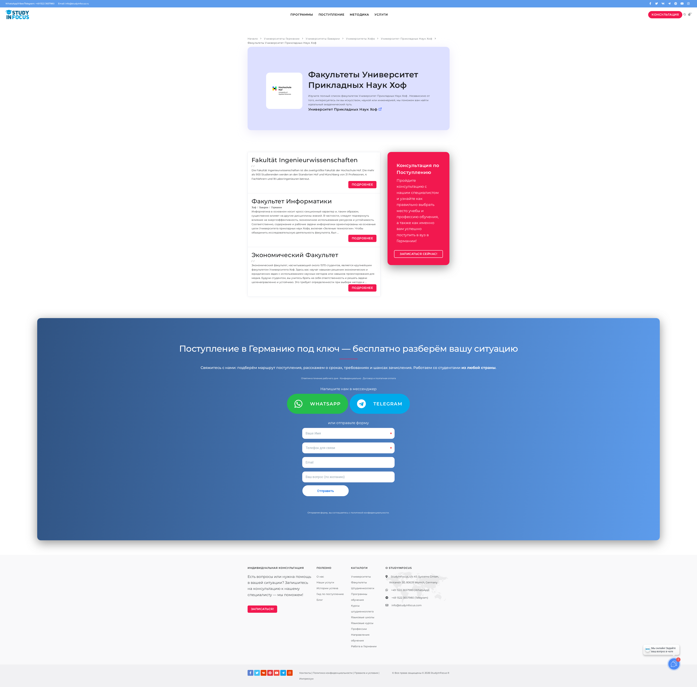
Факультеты (359, 582)
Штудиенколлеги (362, 588)
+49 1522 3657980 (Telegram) (410, 597)
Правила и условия (366, 672)
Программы (301, 14)
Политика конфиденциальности (332, 672)
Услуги (381, 14)
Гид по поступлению (330, 594)
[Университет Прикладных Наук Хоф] (284, 91)
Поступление (332, 14)
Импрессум (306, 678)
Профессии (359, 629)
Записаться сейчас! (418, 254)
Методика (359, 14)
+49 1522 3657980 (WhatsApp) (410, 590)
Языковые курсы (362, 623)
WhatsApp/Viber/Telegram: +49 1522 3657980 (29, 3)
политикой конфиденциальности (370, 512)
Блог (320, 599)
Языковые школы (362, 617)
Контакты (305, 672)
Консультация (665, 14)
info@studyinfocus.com (407, 605)
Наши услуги (325, 582)
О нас (320, 576)
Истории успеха (327, 588)
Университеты (361, 576)
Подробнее (362, 184)
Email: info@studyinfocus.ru (73, 3)
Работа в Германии (364, 646)
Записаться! (262, 609)
